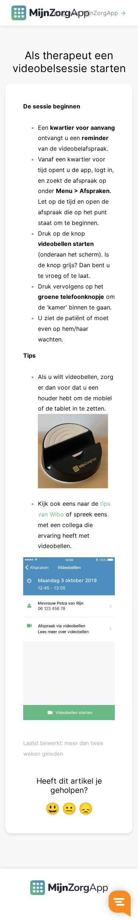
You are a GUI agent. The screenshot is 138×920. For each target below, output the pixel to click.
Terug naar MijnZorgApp (88, 13)
